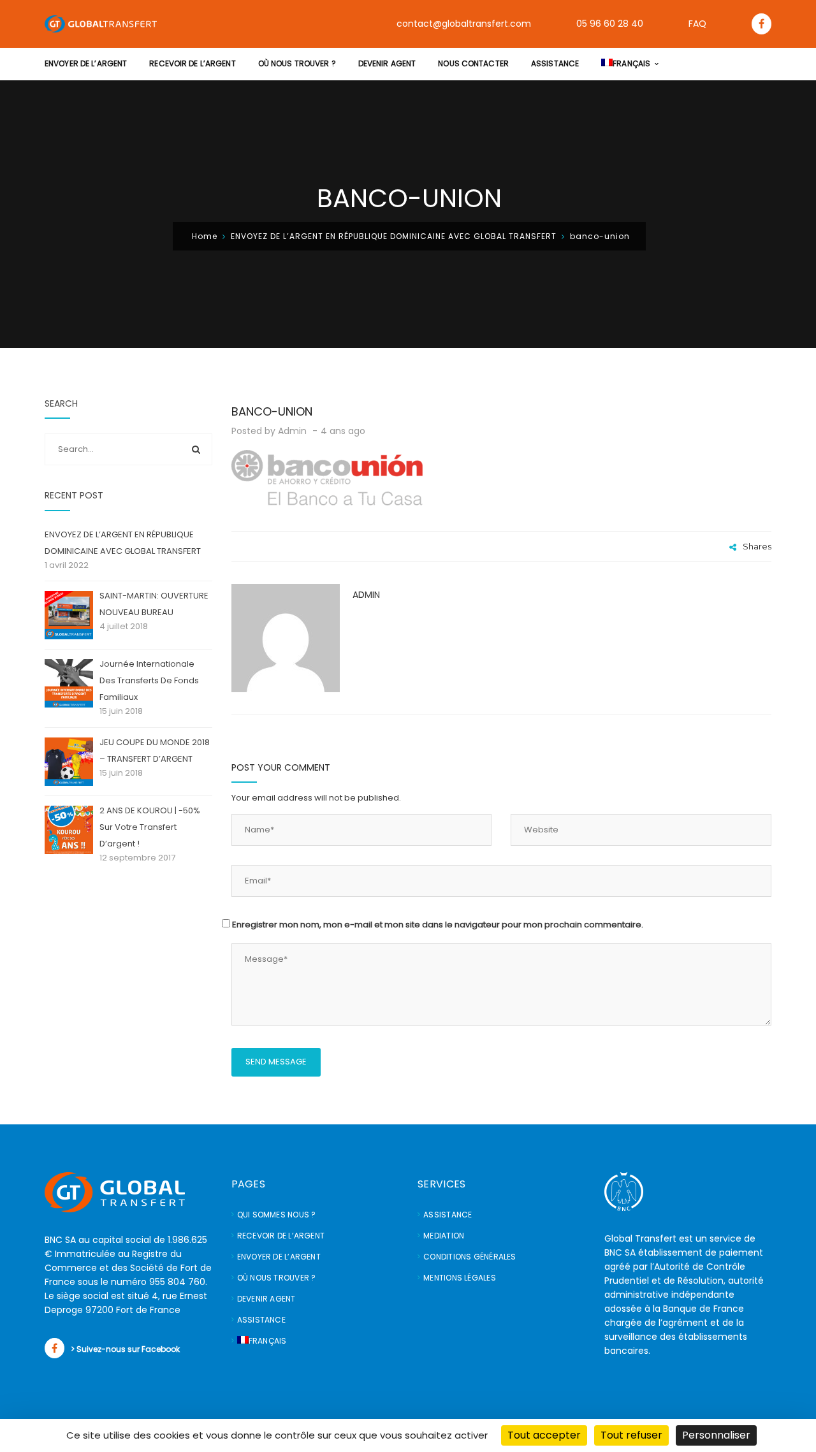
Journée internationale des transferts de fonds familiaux (149, 680)
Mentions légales (459, 1277)
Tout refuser (631, 1435)
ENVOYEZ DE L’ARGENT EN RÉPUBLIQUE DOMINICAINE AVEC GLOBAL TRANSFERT (394, 236)
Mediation (443, 1235)
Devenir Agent (266, 1298)
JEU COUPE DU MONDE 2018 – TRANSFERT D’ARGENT (154, 750)
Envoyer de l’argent (279, 1256)
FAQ (697, 23)
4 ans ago (344, 431)
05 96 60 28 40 (609, 23)
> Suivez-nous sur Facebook (125, 1349)
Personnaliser (716, 1435)
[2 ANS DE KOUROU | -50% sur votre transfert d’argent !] (69, 830)
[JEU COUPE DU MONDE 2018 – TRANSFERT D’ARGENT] (69, 761)
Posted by (269, 431)
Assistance (261, 1319)
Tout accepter (544, 1435)
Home (204, 236)
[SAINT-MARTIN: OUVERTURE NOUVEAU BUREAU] (69, 615)
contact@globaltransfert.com (464, 23)
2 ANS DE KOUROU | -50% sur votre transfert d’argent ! (149, 827)
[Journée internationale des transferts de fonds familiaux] (69, 683)
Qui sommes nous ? (276, 1214)
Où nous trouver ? (276, 1277)
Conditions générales (469, 1256)
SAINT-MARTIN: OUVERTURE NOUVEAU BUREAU (153, 604)
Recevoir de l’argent (280, 1235)
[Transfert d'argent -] (101, 23)
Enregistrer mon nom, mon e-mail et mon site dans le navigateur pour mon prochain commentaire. (437, 924)
